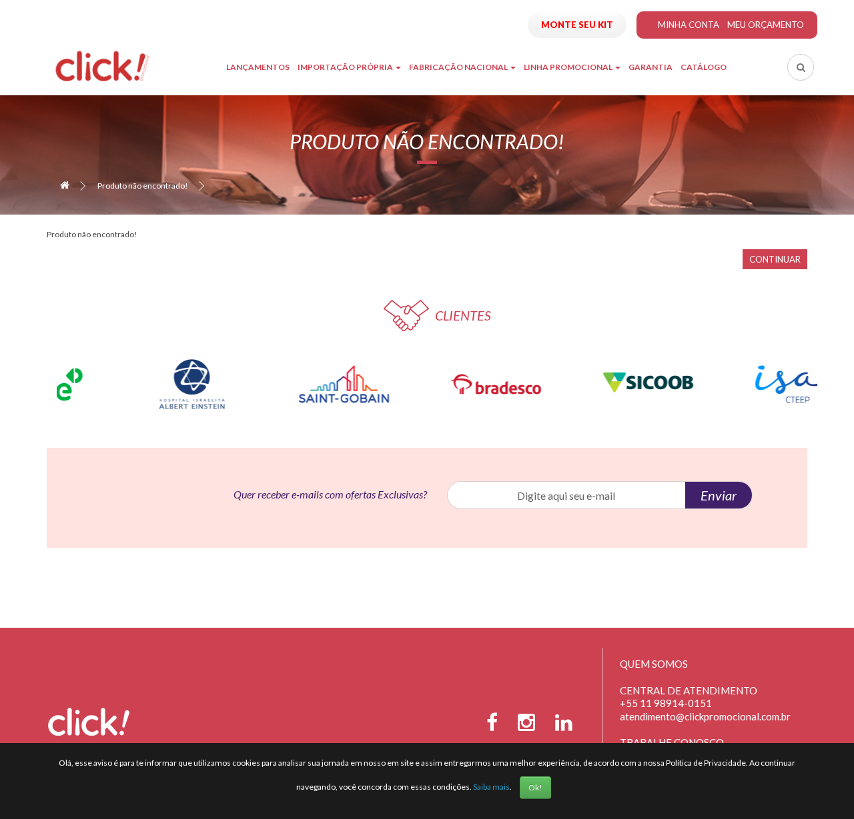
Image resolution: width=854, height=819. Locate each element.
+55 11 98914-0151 (666, 703)
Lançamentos (258, 67)
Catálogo (704, 67)
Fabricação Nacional (459, 67)
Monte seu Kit (577, 24)
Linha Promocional (569, 67)
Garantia (650, 67)
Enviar (719, 495)
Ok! (535, 787)
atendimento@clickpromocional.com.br (705, 716)
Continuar (775, 259)
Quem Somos (654, 664)
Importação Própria (346, 67)
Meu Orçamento (765, 24)
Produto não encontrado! (142, 186)
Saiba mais (491, 787)
